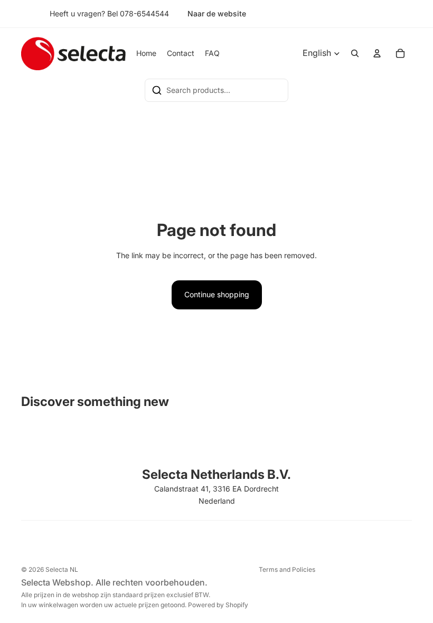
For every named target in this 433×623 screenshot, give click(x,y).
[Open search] (354, 53)
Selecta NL (61, 569)
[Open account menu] (377, 53)
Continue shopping (216, 294)
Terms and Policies (287, 569)
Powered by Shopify (218, 605)
